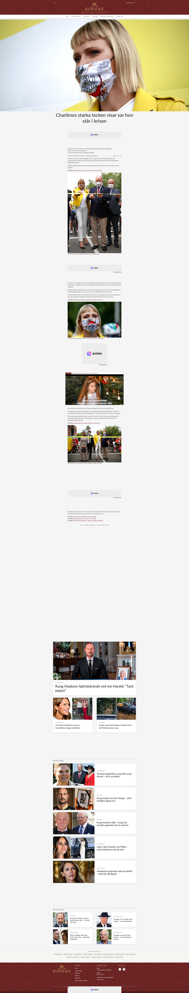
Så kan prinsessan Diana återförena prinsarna (87, 423)
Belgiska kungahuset (120, 954)
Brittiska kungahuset (68, 954)
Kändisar (95, 16)
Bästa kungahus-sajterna (81, 980)
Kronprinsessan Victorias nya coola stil (85, 518)
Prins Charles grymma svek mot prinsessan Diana (88, 170)
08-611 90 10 (100, 974)
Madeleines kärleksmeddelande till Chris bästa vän (88, 300)
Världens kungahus (107, 16)
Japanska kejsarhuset (85, 957)
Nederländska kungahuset (108, 954)
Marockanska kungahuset (108, 957)
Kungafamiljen (75, 16)
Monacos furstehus (119, 957)
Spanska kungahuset (97, 954)
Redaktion (120, 16)
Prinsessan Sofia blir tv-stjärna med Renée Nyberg (88, 520)
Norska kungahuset (78, 954)
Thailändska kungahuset (96, 957)
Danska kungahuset (87, 954)
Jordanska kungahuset (130, 954)
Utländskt (86, 16)
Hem (67, 16)
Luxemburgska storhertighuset (72, 957)
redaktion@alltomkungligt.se (104, 970)
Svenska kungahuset (58, 954)
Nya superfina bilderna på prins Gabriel (85, 516)
